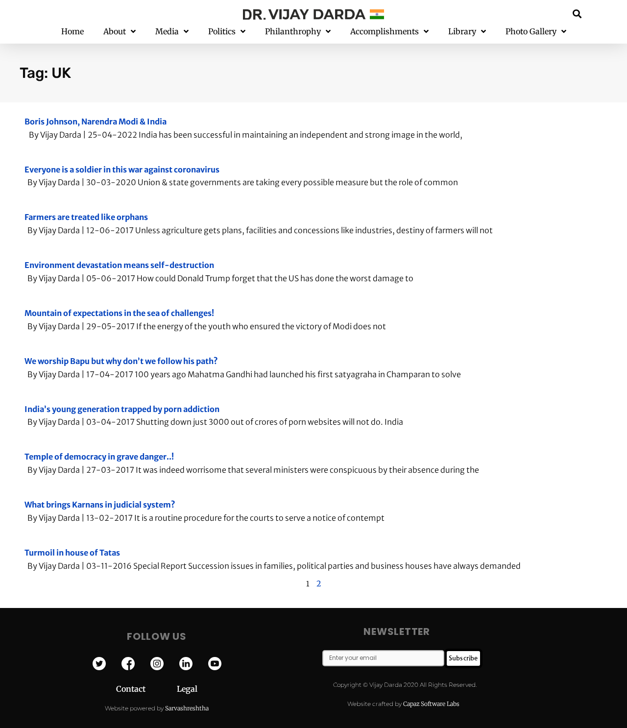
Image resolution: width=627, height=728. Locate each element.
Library (462, 31)
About (114, 31)
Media (167, 31)
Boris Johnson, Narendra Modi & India (95, 121)
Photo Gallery (531, 31)
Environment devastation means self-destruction (119, 265)
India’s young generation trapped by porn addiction (121, 409)
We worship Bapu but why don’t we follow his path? (121, 361)
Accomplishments (384, 31)
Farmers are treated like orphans (86, 217)
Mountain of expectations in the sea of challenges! (119, 313)
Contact (146, 689)
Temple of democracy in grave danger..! (99, 456)
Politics (222, 31)
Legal (187, 689)
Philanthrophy (293, 31)
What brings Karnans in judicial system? (99, 505)
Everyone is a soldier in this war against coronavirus (121, 169)
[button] (577, 13)
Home (72, 31)
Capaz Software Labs (431, 703)
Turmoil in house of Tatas (72, 553)
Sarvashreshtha (187, 708)
